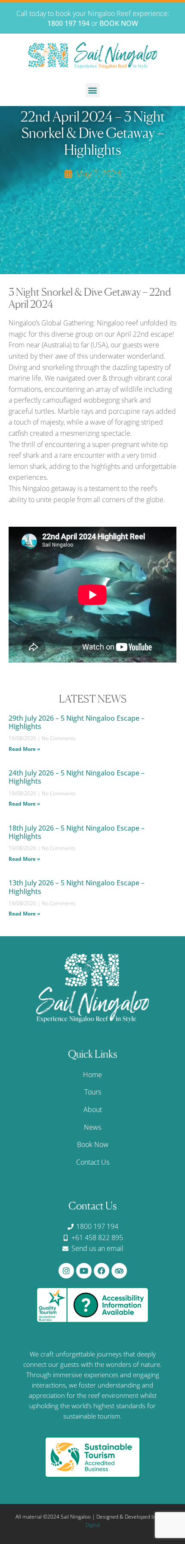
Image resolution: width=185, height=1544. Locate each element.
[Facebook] (101, 1270)
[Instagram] (66, 1270)
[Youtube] (84, 1270)
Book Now (92, 1144)
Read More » (24, 749)
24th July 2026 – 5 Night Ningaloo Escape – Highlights (77, 777)
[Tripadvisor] (119, 1270)
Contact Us (92, 1162)
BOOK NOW (118, 23)
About (92, 1109)
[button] (93, 90)
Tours (92, 1092)
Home (92, 1074)
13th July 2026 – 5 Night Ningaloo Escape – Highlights (77, 887)
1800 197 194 (68, 23)
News (92, 1127)
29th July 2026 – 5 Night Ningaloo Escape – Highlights (77, 722)
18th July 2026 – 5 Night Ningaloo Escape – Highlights (77, 832)
